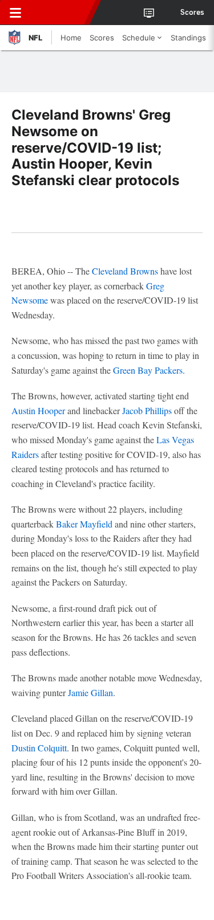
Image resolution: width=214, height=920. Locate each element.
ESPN (61, 12)
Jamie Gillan (90, 692)
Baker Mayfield (84, 524)
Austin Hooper (38, 410)
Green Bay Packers (148, 370)
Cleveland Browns (125, 271)
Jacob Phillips (147, 410)
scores (192, 13)
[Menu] (15, 12)
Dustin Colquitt (39, 748)
